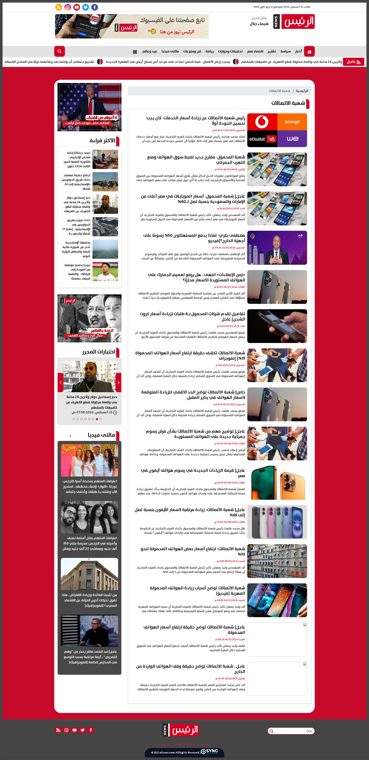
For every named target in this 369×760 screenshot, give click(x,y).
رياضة (209, 51)
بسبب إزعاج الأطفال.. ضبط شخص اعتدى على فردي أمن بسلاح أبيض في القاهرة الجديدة (202, 62)
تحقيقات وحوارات (230, 51)
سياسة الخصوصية (184, 744)
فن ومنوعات (192, 51)
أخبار (298, 51)
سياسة (285, 51)
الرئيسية (302, 91)
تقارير (272, 51)
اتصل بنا (165, 744)
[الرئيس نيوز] (293, 22)
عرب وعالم (149, 51)
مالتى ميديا (170, 51)
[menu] (135, 51)
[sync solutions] (209, 752)
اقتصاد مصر (255, 51)
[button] (101, 419)
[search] (59, 51)
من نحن (204, 744)
